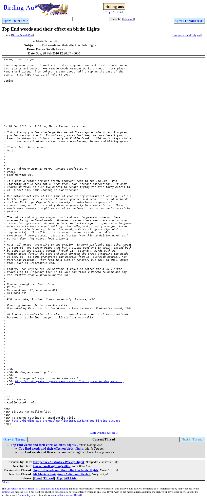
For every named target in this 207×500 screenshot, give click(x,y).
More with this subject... (103, 432)
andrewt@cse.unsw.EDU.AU (66, 495)
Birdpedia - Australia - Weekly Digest (58, 462)
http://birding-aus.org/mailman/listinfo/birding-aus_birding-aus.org (69, 381)
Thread (189, 20)
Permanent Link (181, 35)
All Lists (117, 12)
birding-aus (8, 491)
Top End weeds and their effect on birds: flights (43, 445)
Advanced (128, 19)
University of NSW (16, 488)
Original (196, 35)
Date (16, 20)
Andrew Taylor (26, 495)
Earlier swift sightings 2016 (51, 466)
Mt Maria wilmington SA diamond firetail (61, 474)
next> (24, 20)
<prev (7, 20)
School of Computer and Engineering (48, 488)
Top (108, 12)
